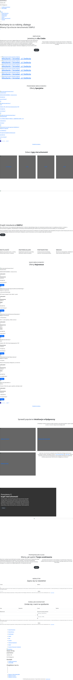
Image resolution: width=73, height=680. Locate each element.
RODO (9, 644)
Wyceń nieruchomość (6, 18)
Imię (1, 608)
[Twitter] (8, 668)
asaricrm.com (48, 678)
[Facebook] (8, 667)
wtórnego (68, 454)
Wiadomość (2, 611)
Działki (46, 166)
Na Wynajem (4, 15)
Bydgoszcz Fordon (12, 675)
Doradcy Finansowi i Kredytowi (14, 647)
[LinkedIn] (8, 672)
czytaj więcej (52, 592)
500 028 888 (4, 8)
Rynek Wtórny (4, 14)
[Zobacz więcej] (0, 29)
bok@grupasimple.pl (6, 7)
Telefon (38, 584)
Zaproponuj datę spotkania (42, 611)
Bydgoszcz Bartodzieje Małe (14, 674)
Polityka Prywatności (12, 642)
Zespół (3, 17)
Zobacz (36, 50)
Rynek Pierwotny (5, 13)
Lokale (64, 166)
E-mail (1, 584)
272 (7, 402)
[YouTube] (8, 669)
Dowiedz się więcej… (36, 144)
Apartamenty (8, 166)
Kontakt (3, 19)
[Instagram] (8, 671)
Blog (9, 638)
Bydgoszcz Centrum (12, 677)
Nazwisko (20, 608)
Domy (27, 166)
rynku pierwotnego (60, 454)
